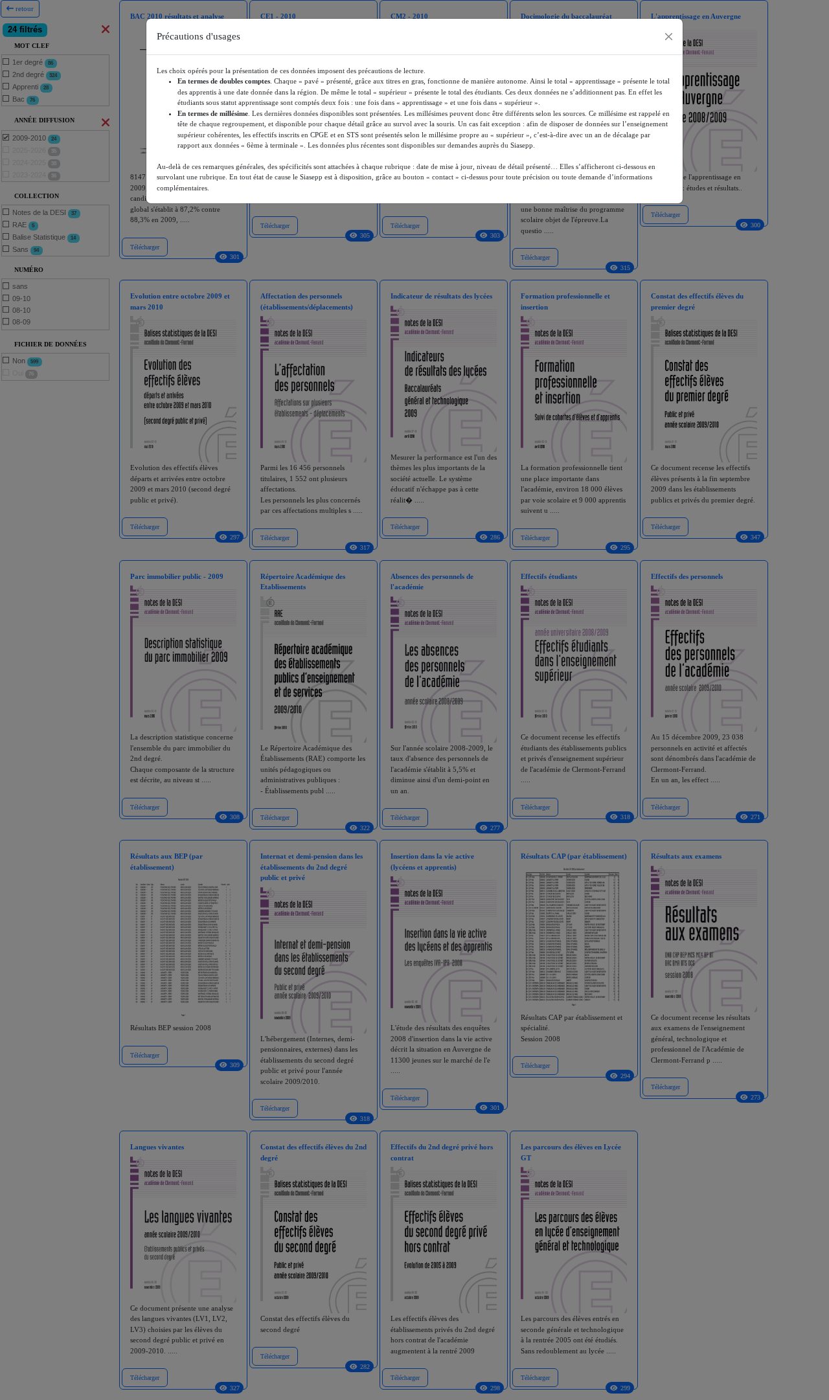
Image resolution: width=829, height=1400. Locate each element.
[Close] (668, 36)
